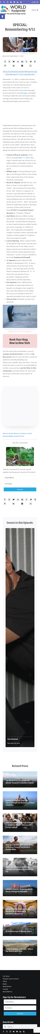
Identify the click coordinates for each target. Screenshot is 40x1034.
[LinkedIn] (22, 62)
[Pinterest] (5, 66)
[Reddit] (18, 62)
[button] (2, 16)
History (5, 433)
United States (19, 436)
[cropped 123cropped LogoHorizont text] (13, 5)
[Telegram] (31, 62)
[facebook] (0, 2)
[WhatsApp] (26, 62)
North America (14, 433)
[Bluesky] (14, 62)
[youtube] (14, 2)
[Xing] (22, 66)
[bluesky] (11, 2)
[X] (9, 62)
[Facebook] (5, 62)
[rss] (21, 2)
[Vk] (14, 66)
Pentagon (23, 93)
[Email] (30, 66)
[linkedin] (17, 2)
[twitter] (4, 2)
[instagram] (7, 2)
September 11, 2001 (21, 158)
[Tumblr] (35, 62)
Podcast (24, 433)
